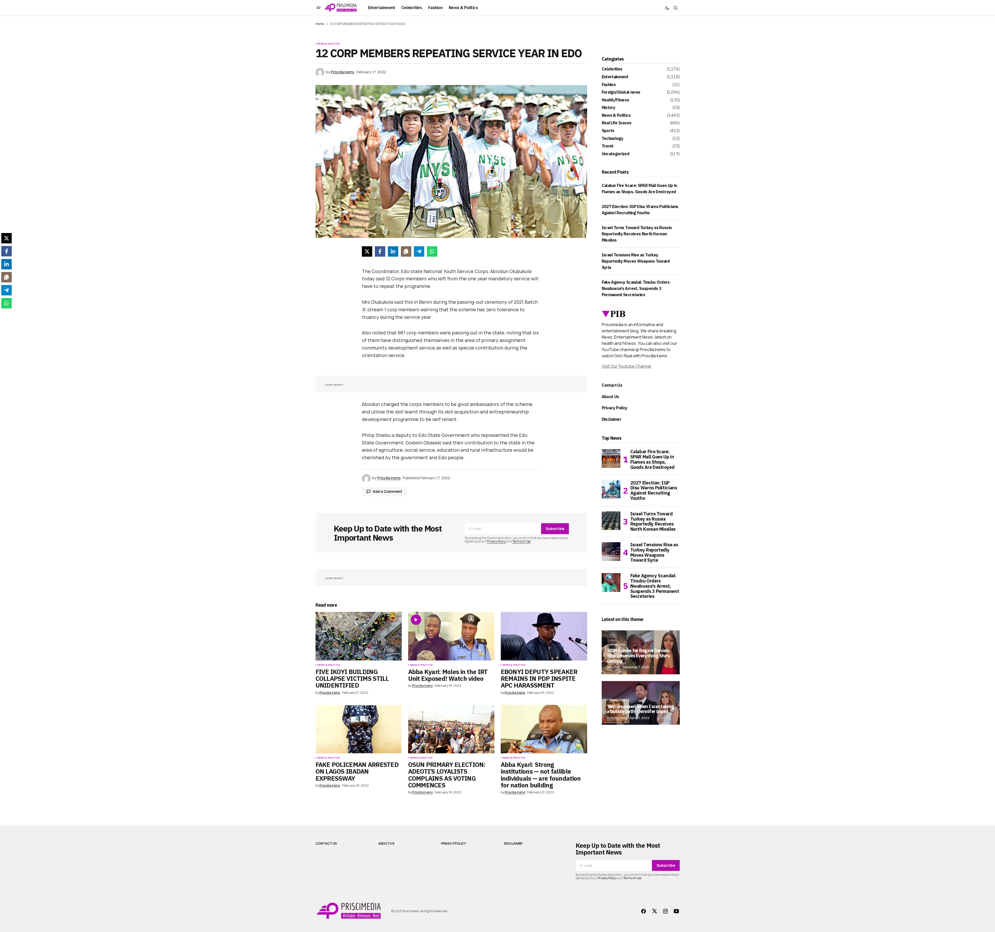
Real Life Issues (617, 123)
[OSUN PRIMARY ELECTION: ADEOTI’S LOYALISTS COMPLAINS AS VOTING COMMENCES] (451, 729)
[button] (319, 8)
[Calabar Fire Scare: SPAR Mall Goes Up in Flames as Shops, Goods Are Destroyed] (611, 458)
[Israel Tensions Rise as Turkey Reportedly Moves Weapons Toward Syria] (611, 551)
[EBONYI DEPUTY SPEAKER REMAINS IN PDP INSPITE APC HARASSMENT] (544, 636)
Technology (613, 138)
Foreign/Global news (621, 92)
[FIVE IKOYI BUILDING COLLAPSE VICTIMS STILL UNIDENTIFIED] (359, 636)
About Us (610, 396)
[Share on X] (367, 251)
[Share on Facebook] (380, 251)
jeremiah (613, 667)
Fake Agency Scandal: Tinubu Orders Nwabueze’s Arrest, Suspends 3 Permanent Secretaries (636, 288)
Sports (608, 130)
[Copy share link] (406, 251)
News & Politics (328, 43)
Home (320, 24)
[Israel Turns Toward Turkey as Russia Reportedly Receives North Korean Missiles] (611, 520)
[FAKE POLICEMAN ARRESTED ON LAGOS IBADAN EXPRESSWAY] (359, 729)
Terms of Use (521, 541)
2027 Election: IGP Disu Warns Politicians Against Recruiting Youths (653, 490)
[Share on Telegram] (419, 251)
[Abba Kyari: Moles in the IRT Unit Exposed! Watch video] (451, 636)
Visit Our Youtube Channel (626, 366)
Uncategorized (616, 154)
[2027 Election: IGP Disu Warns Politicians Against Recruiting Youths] (611, 489)
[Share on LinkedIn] (393, 251)
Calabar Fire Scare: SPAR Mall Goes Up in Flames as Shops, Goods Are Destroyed (652, 459)
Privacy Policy (496, 541)
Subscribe (555, 528)
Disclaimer (611, 419)
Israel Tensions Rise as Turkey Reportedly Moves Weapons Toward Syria (636, 261)
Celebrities (612, 69)
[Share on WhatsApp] (432, 251)
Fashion (609, 84)
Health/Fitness (615, 100)
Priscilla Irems (617, 718)
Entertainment (615, 77)
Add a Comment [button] (387, 491)
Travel (607, 146)
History (608, 107)
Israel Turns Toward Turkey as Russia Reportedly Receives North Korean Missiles (637, 234)
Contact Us (612, 385)
